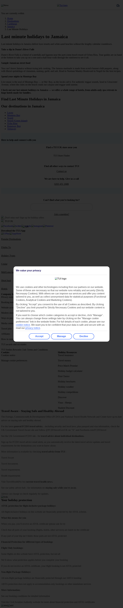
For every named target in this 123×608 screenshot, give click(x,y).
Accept (39, 336)
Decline (84, 336)
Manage (61, 336)
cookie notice (23, 325)
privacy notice (32, 328)
